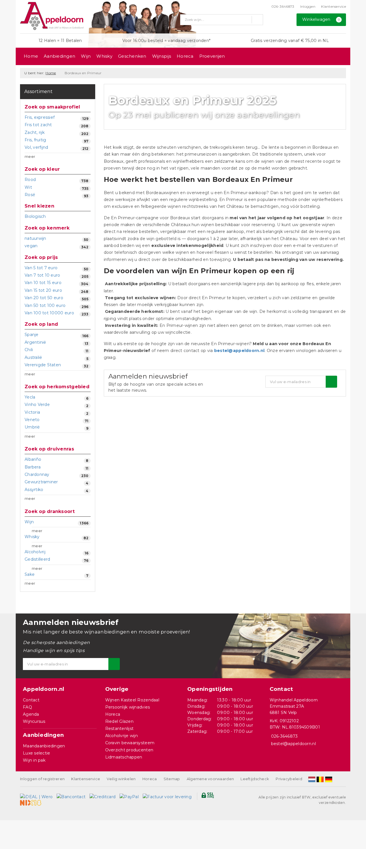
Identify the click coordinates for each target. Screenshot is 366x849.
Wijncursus (34, 721)
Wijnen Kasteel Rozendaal (132, 700)
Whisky (104, 56)
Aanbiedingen (59, 56)
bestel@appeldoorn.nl (239, 350)
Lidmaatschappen (123, 757)
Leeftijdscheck (254, 778)
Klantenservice (333, 6)
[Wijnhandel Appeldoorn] (51, 16)
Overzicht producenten (129, 750)
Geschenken (132, 56)
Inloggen (307, 6)
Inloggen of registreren (42, 778)
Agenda (31, 714)
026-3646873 (283, 6)
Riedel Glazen (119, 721)
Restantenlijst (119, 728)
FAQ (27, 707)
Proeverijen (212, 56)
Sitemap (172, 778)
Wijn (86, 56)
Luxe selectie (36, 753)
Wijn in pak (34, 760)
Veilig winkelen (121, 778)
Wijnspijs (161, 56)
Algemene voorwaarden (210, 778)
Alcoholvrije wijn (121, 735)
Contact (31, 700)
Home (31, 56)
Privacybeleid (289, 778)
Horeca (185, 56)
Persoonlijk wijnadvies (127, 707)
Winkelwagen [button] (321, 19)
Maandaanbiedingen (44, 746)
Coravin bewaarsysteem (130, 742)
